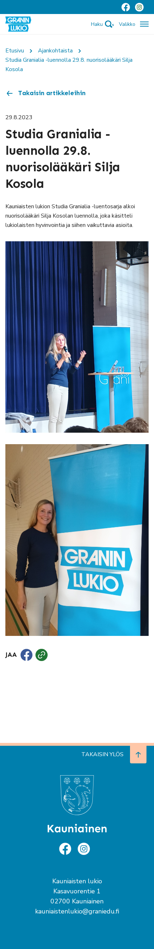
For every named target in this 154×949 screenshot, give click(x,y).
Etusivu (14, 51)
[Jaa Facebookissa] (26, 654)
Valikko (127, 24)
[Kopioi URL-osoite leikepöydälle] (41, 654)
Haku (97, 24)
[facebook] (125, 7)
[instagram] (139, 7)
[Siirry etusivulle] (18, 24)
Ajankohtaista (55, 51)
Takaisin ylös (102, 754)
